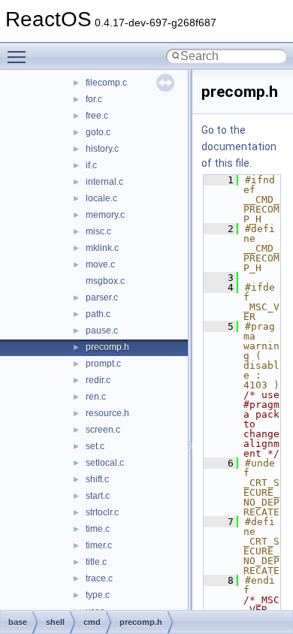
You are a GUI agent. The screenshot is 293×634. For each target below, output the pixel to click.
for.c (94, 99)
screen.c (103, 429)
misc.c (98, 231)
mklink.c (102, 248)
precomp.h (107, 347)
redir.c (98, 380)
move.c (100, 264)
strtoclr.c (102, 512)
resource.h (107, 413)
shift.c (97, 479)
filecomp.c (106, 82)
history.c (102, 148)
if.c (91, 165)
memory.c (105, 215)
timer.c (99, 545)
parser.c (102, 297)
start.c (98, 496)
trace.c (99, 578)
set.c (95, 446)
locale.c (101, 198)
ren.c (96, 396)
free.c (97, 115)
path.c (98, 314)
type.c (98, 595)
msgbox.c (105, 281)
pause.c (102, 330)
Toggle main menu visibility (19, 56)
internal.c (104, 182)
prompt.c (103, 363)
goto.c (98, 132)
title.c (96, 562)
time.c (98, 529)
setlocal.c (105, 462)
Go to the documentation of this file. (238, 146)
